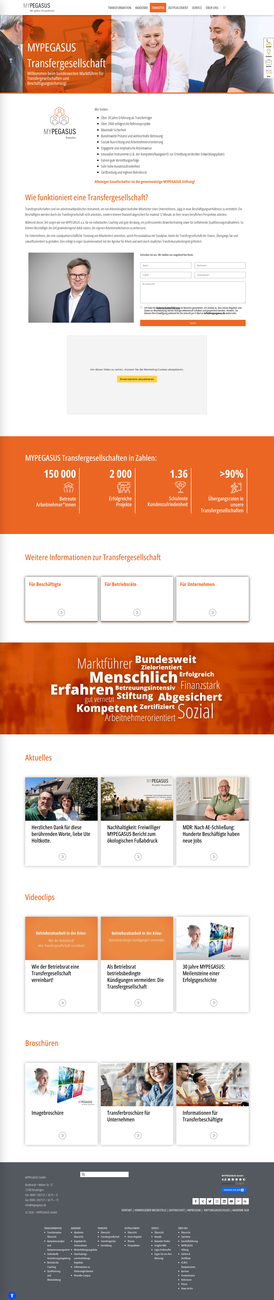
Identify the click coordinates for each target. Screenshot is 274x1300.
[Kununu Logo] (245, 1201)
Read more (61, 612)
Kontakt (157, 1236)
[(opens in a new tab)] (137, 799)
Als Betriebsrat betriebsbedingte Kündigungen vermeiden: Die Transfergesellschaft (135, 976)
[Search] (224, 7)
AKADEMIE (141, 7)
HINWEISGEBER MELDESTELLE (150, 1210)
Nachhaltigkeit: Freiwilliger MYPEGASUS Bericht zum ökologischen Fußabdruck (133, 833)
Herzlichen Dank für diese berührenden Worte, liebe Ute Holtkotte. (61, 833)
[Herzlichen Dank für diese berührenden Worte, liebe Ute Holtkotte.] (61, 799)
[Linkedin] (224, 1201)
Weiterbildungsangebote (85, 1249)
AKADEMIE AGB (240, 1210)
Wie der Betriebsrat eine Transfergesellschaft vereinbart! (55, 973)
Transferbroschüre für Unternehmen (128, 1116)
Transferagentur (108, 1241)
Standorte (185, 1236)
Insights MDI (160, 1245)
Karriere (185, 1271)
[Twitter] (210, 1201)
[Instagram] (217, 1201)
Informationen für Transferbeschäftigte (203, 1116)
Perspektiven (134, 1245)
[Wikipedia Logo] (238, 1201)
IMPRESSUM (194, 1210)
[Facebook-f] (195, 1201)
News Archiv (187, 1288)
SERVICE (197, 7)
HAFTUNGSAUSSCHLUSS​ (217, 1210)
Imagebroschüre (48, 1112)
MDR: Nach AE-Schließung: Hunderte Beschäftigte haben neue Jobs (211, 833)
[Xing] (203, 1201)
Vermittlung (106, 1245)
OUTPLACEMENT (178, 7)
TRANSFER (158, 7)
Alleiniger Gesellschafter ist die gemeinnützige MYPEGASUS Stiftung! (145, 181)
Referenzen (186, 1279)
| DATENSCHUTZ (175, 1210)
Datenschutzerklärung (168, 308)
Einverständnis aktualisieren (137, 379)
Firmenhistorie (188, 1275)
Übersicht (105, 1232)
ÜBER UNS (212, 7)
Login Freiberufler (162, 1249)
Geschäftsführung (189, 1241)
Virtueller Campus (82, 1275)
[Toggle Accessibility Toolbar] (12, 1295)
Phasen (131, 1241)
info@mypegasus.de (214, 313)
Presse (184, 1284)
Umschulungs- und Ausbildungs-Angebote (82, 1258)
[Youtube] (231, 1201)
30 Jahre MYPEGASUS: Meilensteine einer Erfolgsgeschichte (204, 973)
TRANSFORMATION (119, 7)
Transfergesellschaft (110, 1236)
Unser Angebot (134, 1236)
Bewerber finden (162, 1241)
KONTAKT (127, 1210)
